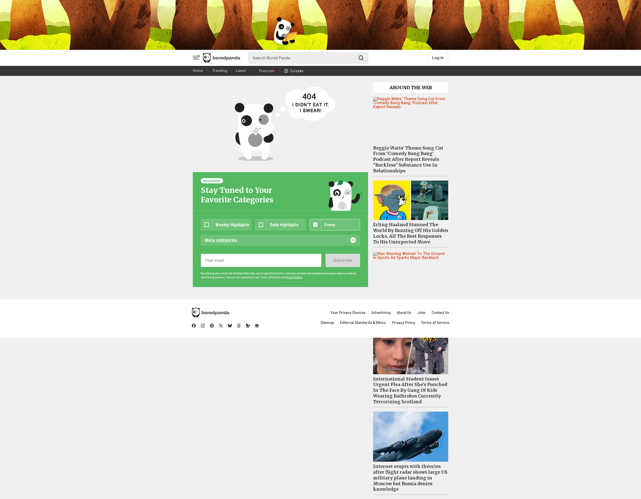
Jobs (421, 313)
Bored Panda (210, 313)
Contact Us (440, 313)
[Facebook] (194, 326)
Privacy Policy (403, 323)
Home (198, 71)
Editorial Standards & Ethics (363, 323)
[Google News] (257, 326)
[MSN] (248, 326)
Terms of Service (435, 323)
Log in (438, 57)
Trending (219, 71)
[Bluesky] (230, 326)
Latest (241, 71)
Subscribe (343, 260)
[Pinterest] (212, 326)
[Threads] (239, 326)
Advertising (381, 313)
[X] (221, 326)
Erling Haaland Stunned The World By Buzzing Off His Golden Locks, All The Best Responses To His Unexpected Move (410, 233)
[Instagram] (203, 326)
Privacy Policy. (294, 277)
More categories (221, 240)
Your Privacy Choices (348, 313)
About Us (404, 313)
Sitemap (327, 323)
